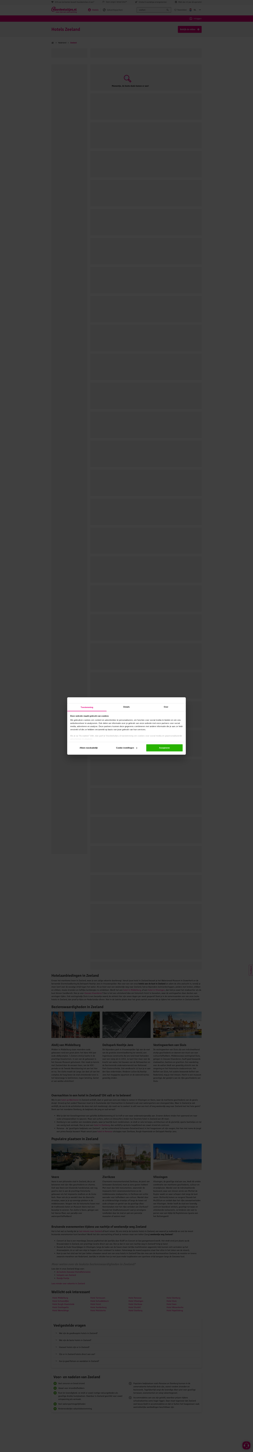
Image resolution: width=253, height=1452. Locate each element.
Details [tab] (126, 707)
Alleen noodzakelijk (89, 748)
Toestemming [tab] (87, 707)
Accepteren (164, 748)
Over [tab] (166, 707)
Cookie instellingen (125, 748)
